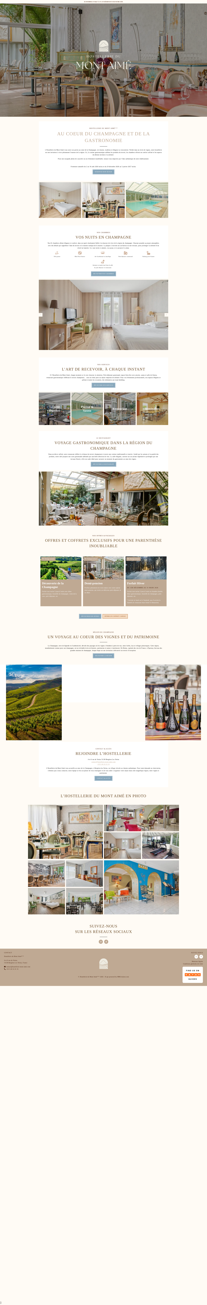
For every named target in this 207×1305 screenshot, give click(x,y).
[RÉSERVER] (60, 581)
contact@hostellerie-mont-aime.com (103, 762)
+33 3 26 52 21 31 (103, 764)
